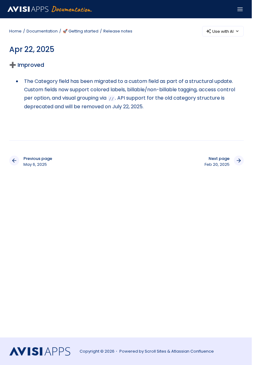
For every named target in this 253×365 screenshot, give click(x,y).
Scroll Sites (155, 351)
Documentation (42, 31)
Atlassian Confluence (192, 351)
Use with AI (223, 31)
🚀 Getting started (80, 31)
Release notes (117, 31)
